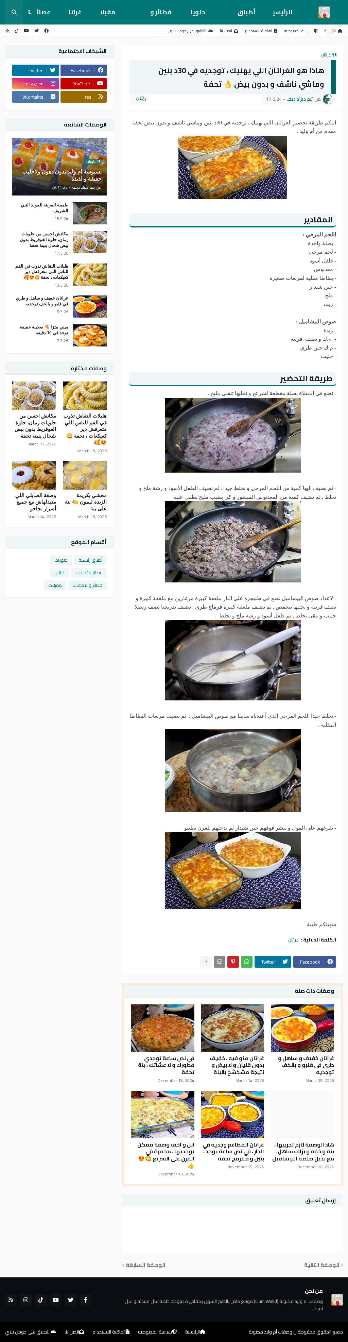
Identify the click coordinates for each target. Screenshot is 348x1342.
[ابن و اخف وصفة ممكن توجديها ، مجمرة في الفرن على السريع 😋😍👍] (162, 1114)
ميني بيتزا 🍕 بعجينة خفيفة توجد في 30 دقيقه (44, 329)
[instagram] (26, 1300)
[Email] (219, 962)
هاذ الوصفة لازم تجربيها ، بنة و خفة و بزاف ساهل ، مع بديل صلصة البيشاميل (303, 1151)
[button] (30, 12)
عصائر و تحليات (89, 572)
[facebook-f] (85, 1300)
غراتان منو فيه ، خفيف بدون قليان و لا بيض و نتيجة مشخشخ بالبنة (237, 1065)
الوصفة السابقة (146, 1265)
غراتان (75, 15)
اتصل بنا (226, 31)
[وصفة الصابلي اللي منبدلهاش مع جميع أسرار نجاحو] (34, 475)
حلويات (197, 15)
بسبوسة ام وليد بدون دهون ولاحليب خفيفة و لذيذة (62, 175)
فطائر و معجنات (160, 15)
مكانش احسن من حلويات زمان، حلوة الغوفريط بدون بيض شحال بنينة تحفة (44, 239)
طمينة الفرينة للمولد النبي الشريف (44, 207)
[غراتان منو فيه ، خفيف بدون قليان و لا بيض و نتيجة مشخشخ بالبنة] (232, 1028)
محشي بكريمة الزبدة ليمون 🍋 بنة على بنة (86, 502)
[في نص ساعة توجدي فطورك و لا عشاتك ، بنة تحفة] (162, 1028)
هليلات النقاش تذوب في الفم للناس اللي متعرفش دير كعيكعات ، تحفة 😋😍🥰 (41, 272)
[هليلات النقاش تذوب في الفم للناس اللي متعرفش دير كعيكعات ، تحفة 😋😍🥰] (90, 275)
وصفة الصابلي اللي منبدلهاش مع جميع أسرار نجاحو (35, 502)
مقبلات (107, 15)
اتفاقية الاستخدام (258, 31)
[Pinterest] (233, 962)
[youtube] (26, 31)
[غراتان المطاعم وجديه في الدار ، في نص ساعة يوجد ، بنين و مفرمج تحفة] (232, 1114)
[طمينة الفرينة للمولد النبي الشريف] (90, 213)
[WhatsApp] (247, 962)
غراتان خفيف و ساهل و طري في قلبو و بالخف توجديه (306, 1065)
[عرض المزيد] (206, 962)
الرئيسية (282, 15)
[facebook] (46, 31)
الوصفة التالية (322, 1265)
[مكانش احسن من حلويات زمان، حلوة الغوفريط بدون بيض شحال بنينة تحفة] (90, 242)
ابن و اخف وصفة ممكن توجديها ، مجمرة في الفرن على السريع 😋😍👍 (165, 1155)
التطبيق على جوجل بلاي (187, 31)
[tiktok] (16, 31)
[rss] (7, 31)
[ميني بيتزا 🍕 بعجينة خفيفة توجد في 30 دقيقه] (90, 335)
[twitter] (36, 31)
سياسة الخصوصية (298, 31)
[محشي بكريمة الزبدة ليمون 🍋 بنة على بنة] (85, 475)
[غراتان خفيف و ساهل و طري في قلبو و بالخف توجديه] (302, 1028)
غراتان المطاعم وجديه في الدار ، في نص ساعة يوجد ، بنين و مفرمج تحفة (233, 1151)
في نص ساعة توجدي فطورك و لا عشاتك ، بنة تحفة (166, 1065)
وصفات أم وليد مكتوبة (270, 1331)
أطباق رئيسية (245, 15)
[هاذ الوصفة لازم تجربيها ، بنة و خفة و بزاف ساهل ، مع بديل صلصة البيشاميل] (302, 1114)
